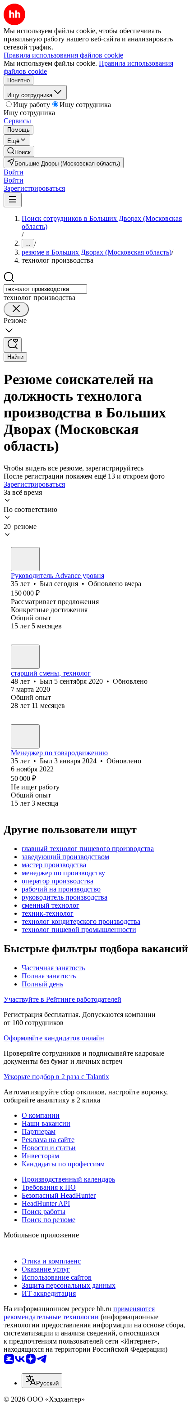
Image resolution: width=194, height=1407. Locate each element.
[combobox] (45, 289)
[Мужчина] (25, 559)
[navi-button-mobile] (13, 200)
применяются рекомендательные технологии (79, 1313)
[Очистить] (16, 309)
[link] (19, 151)
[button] (13, 172)
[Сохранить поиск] (13, 344)
